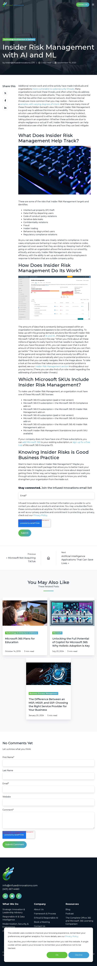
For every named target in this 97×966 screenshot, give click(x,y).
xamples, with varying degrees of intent (39, 104)
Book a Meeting (42, 922)
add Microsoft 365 (31, 442)
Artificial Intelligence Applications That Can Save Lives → (77, 560)
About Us (38, 909)
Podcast (70, 913)
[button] (93, 4)
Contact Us (82, 4)
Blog (68, 909)
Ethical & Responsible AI (46, 918)
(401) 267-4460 (11, 889)
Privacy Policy (71, 936)
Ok (57, 955)
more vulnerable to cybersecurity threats (53, 89)
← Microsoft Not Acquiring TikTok (21, 559)
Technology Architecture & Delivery (19, 39)
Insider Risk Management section (52, 366)
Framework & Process (45, 913)
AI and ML (50, 336)
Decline (78, 955)
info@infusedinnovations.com (20, 885)
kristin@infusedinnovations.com (20, 63)
